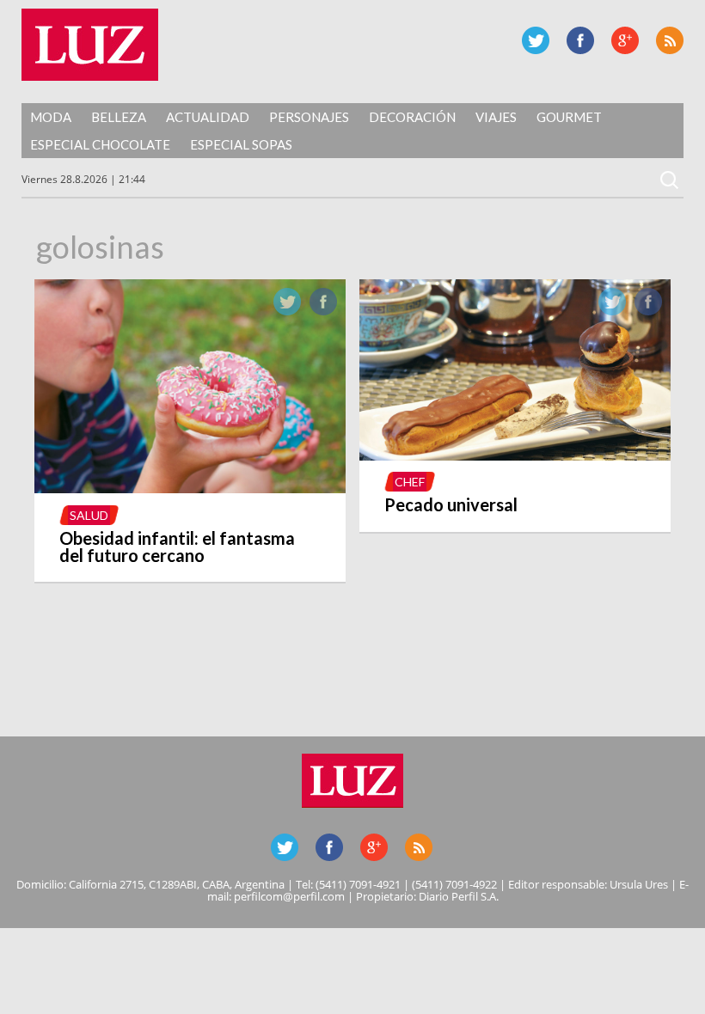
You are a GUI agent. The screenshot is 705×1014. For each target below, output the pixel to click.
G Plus (625, 40)
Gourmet (569, 117)
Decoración (412, 117)
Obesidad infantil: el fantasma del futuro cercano (177, 546)
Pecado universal (451, 504)
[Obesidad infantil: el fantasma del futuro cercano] (190, 488)
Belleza (118, 117)
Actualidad (207, 117)
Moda (50, 117)
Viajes (496, 117)
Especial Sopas (241, 144)
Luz (89, 45)
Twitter (535, 40)
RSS (670, 40)
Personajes (309, 117)
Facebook (580, 40)
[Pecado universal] (515, 455)
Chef (410, 481)
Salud (89, 515)
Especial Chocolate (100, 144)
